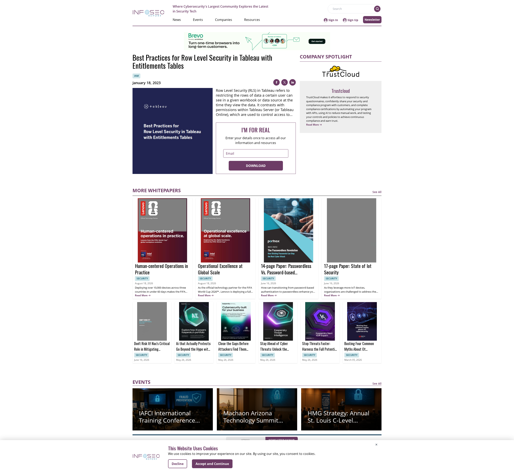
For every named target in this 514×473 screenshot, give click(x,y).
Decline (178, 464)
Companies (223, 19)
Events (198, 19)
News (177, 19)
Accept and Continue (212, 464)
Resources (252, 19)
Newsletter (372, 19)
